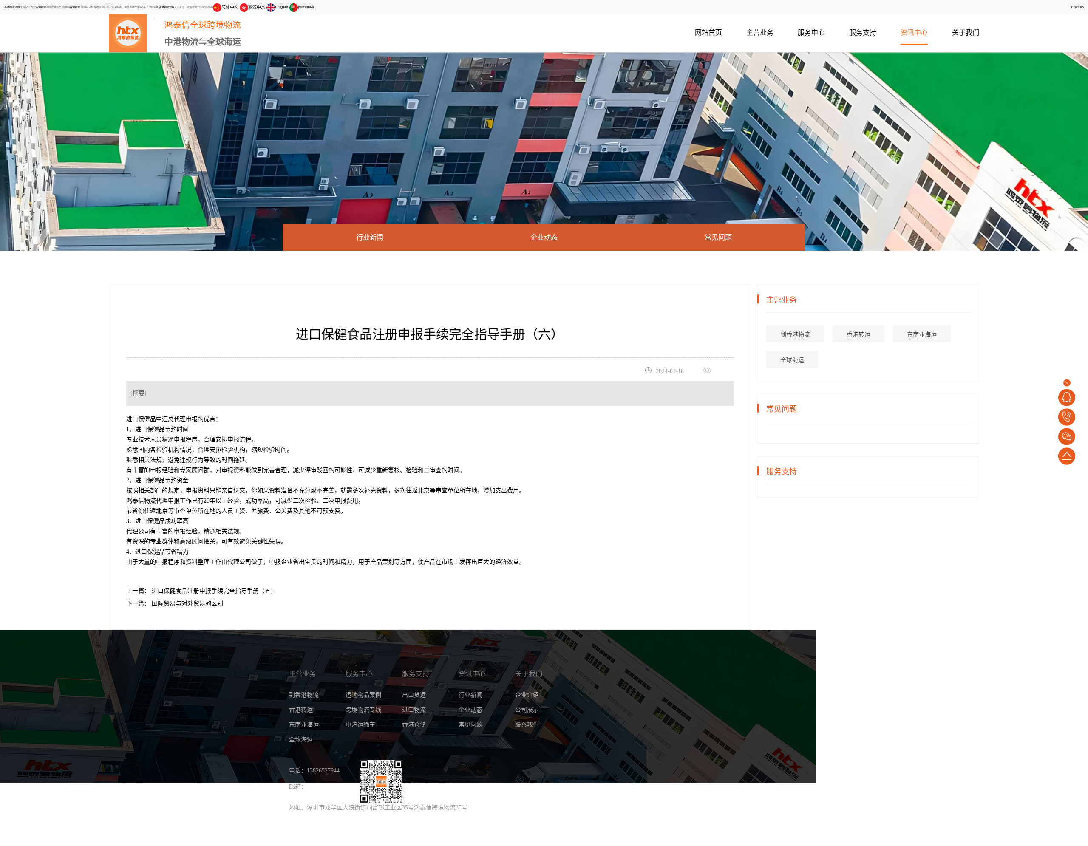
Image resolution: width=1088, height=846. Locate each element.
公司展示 (527, 710)
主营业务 (760, 32)
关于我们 (965, 32)
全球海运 (792, 360)
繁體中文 (256, 7)
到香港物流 (795, 334)
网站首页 (708, 32)
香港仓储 (414, 725)
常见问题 (718, 237)
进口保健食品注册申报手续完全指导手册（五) (211, 591)
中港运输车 (360, 725)
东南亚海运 (922, 334)
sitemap (1077, 7)
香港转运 (858, 334)
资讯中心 (914, 32)
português (306, 7)
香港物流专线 (166, 7)
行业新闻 (369, 237)
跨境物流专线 (363, 710)
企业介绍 (527, 695)
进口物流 (414, 710)
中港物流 (41, 7)
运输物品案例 (363, 695)
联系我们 (527, 725)
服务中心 (811, 32)
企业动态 (544, 237)
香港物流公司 (12, 7)
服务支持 (862, 32)
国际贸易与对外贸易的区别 (186, 603)
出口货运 (414, 695)
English (281, 7)
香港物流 (75, 7)
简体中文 (229, 7)
